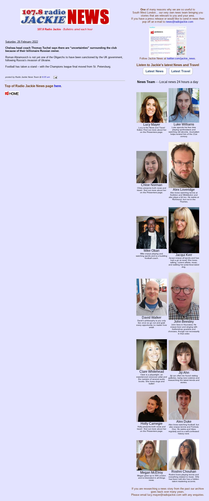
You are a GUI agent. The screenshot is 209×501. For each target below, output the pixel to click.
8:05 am (46, 77)
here (57, 86)
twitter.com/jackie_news (181, 58)
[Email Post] (54, 76)
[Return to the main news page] (65, 23)
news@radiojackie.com (179, 21)
